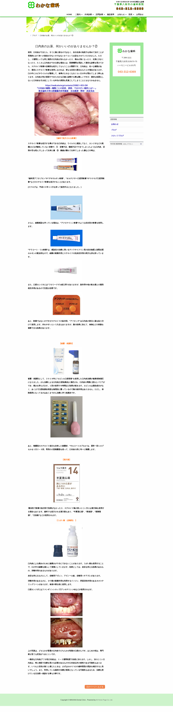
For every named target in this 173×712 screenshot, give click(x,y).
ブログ (114, 130)
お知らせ (114, 124)
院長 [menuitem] (130, 14)
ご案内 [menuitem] (78, 14)
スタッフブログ (117, 136)
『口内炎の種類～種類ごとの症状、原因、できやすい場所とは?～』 (66, 88)
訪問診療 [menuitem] (99, 14)
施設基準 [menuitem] (110, 14)
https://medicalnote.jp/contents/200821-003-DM (66, 85)
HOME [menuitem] (69, 14)
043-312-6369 (130, 8)
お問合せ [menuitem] (139, 14)
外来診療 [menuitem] (88, 14)
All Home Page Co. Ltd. (104, 700)
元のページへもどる (94, 687)
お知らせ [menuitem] (121, 14)
